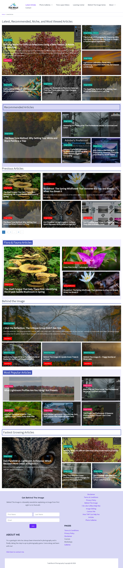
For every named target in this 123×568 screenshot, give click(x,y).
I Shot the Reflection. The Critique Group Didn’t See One (32, 328)
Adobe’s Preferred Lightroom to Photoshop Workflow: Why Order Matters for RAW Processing (75, 152)
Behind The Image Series (97, 5)
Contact (28, 8)
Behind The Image (9, 323)
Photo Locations (68, 263)
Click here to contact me (15, 552)
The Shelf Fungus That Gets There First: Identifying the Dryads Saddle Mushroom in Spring (20, 194)
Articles (91, 517)
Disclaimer (91, 494)
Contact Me (91, 511)
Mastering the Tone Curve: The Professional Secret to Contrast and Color (90, 126)
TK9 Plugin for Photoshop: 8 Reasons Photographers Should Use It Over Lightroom (98, 415)
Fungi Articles (8, 188)
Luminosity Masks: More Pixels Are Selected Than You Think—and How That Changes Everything (60, 90)
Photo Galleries (44, 5)
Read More (8, 60)
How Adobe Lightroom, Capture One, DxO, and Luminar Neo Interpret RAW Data (61, 415)
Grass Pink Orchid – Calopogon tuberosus (80, 267)
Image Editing (8, 40)
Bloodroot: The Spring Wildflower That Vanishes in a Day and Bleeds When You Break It (78, 190)
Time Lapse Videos (62, 5)
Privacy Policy (91, 500)
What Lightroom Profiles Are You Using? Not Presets (31, 390)
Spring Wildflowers (49, 184)
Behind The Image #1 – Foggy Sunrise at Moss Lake (99, 358)
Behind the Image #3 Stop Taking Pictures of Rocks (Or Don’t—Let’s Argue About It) (21, 358)
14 (18, 232)
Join (33, 526)
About (111, 5)
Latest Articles (30, 5)
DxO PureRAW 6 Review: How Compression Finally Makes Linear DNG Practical (20, 90)
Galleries (67, 545)
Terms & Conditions (91, 497)
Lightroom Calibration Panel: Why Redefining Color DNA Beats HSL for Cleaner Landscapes (101, 64)
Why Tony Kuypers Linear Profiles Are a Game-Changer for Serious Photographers (76, 477)
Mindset (95, 33)
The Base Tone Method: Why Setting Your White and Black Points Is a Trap (100, 90)
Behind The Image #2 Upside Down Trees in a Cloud (60, 358)
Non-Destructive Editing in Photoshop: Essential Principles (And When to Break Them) (106, 152)
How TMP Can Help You (91, 514)
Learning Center (78, 5)
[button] (51, 4)
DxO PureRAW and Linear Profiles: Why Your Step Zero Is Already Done (100, 223)
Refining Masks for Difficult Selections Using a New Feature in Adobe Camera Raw (38, 46)
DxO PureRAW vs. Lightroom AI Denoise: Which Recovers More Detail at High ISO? (59, 223)
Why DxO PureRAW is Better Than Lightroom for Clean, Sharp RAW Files (19, 415)
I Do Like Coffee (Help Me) (91, 506)
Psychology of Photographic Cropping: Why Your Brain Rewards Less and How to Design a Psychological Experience (101, 39)
